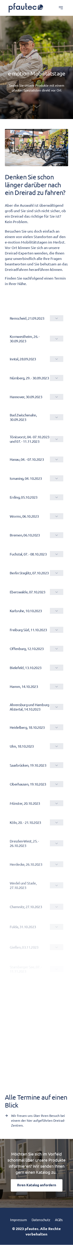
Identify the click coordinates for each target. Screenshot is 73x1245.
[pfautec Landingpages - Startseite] (25, 8)
